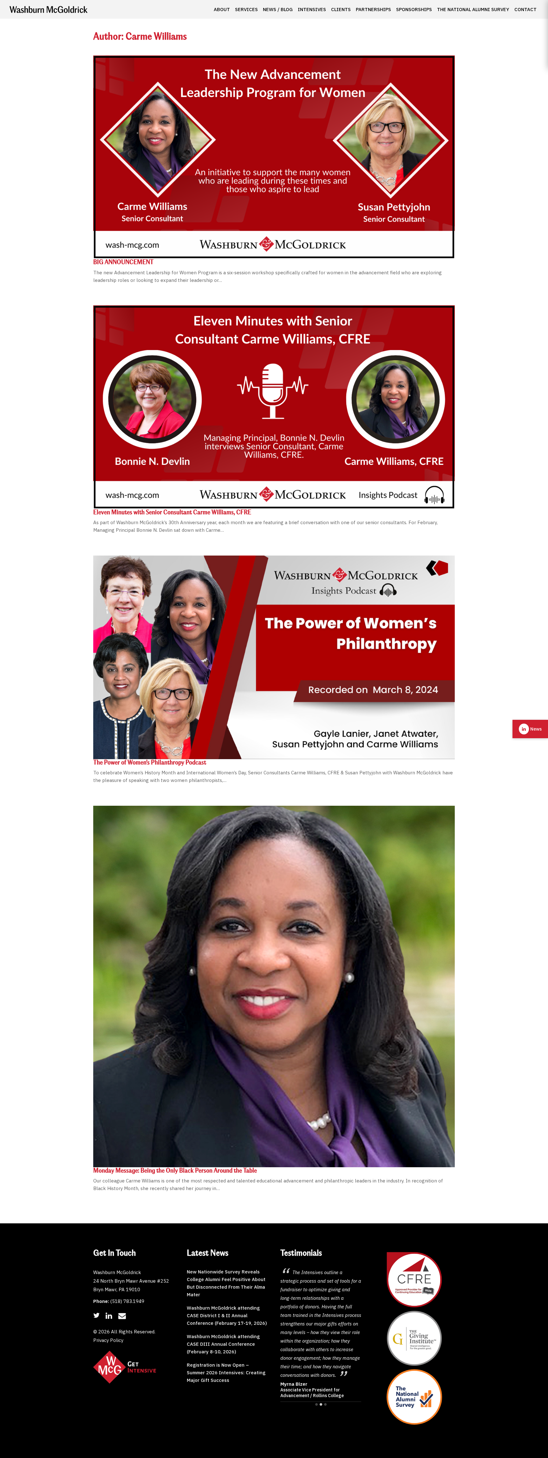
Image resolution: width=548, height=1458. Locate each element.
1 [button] (316, 1404)
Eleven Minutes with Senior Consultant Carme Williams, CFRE (172, 513)
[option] (320, 1303)
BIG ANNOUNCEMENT (123, 262)
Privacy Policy (108, 1340)
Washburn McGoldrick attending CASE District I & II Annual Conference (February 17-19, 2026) (227, 1315)
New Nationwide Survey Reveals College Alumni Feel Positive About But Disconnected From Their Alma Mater (226, 1283)
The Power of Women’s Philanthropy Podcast (149, 763)
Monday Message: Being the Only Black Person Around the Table (175, 1171)
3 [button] (325, 1404)
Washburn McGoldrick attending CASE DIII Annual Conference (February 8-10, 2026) (223, 1344)
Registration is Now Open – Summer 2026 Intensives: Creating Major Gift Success (226, 1372)
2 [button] (321, 1404)
